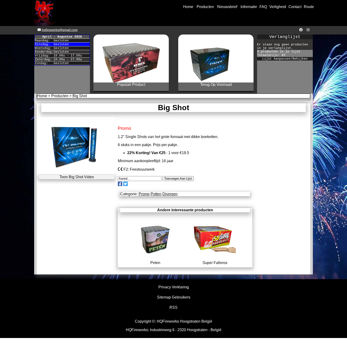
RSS (173, 307)
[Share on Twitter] (125, 184)
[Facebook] (300, 30)
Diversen (170, 194)
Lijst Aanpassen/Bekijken (285, 59)
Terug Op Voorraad (216, 84)
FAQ (263, 7)
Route (309, 7)
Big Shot (79, 96)
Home (188, 7)
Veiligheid (277, 7)
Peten (155, 263)
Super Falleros (215, 263)
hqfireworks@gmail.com (60, 30)
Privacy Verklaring (173, 287)
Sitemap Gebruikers (173, 297)
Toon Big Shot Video (76, 177)
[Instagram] (307, 30)
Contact (294, 7)
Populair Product (131, 84)
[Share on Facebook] (120, 184)
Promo (144, 194)
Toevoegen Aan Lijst (178, 178)
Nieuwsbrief (227, 7)
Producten (205, 7)
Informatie (249, 7)
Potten (156, 194)
